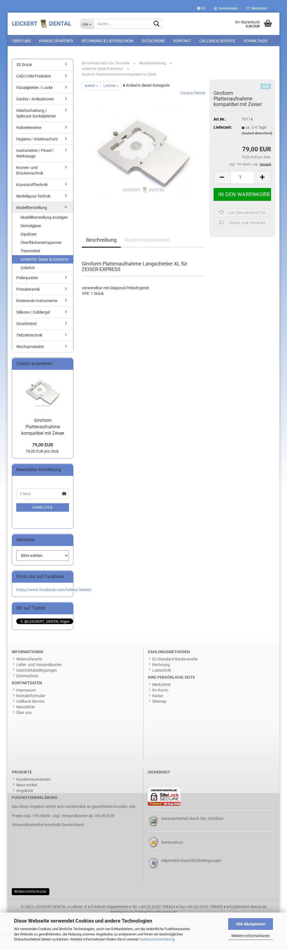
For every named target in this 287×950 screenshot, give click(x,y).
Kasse (157, 695)
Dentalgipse (30, 226)
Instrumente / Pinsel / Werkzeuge (35, 153)
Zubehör (27, 267)
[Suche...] (156, 24)
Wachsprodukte (30, 346)
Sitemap (159, 701)
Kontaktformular (30, 695)
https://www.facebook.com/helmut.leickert (53, 589)
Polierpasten (27, 278)
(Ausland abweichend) (257, 133)
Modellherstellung (31, 207)
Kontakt (182, 41)
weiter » (91, 85)
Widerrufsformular (30, 891)
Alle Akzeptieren (250, 924)
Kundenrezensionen (147, 240)
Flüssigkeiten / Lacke (34, 87)
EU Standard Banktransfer (175, 659)
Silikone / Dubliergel (33, 312)
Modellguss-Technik (33, 196)
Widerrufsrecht (29, 659)
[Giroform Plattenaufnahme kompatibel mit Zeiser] (143, 153)
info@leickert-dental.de (246, 906)
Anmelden (43, 507)
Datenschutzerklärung (157, 939)
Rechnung (161, 664)
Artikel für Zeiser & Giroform (44, 259)
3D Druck (24, 64)
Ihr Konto (160, 690)
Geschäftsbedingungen (36, 670)
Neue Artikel (26, 785)
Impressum (26, 690)
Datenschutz (27, 676)
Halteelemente (28, 127)
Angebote (24, 790)
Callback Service (217, 41)
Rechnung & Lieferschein (107, 41)
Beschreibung (101, 240)
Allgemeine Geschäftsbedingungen (191, 860)
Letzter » (111, 85)
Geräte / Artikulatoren (35, 99)
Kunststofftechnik (32, 184)
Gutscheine (153, 41)
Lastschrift (161, 670)
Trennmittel (30, 251)
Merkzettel (258, 8)
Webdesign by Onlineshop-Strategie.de (143, 912)
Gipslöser (28, 234)
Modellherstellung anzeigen (44, 217)
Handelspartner (56, 41)
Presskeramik (28, 289)
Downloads (255, 41)
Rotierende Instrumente (36, 300)
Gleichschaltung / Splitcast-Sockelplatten (36, 113)
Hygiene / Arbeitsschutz (37, 139)
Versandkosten (74, 815)
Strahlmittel (26, 323)
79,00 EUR (42, 445)
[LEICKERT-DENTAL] (41, 24)
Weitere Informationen (250, 935)
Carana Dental (192, 93)
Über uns (21, 41)
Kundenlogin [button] (227, 8)
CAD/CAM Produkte (33, 76)
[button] (201, 8)
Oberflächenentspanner (41, 242)
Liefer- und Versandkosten (39, 664)
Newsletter (25, 707)
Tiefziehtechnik (29, 335)
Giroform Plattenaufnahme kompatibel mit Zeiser (42, 427)
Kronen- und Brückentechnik (29, 170)
